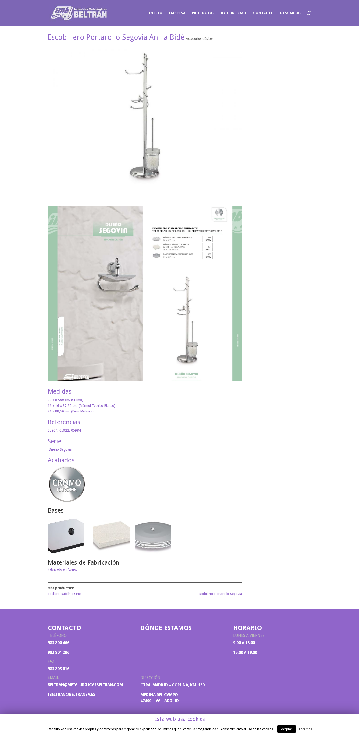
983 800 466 (58, 642)
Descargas (291, 13)
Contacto (263, 13)
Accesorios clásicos (199, 39)
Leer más (305, 729)
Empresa (177, 13)
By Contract (234, 13)
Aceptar (286, 729)
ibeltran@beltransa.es (71, 694)
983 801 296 (58, 652)
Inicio (156, 13)
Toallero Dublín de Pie (64, 594)
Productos (203, 13)
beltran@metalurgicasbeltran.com (85, 684)
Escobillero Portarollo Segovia (219, 594)
